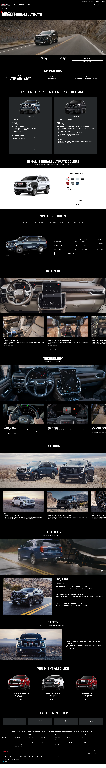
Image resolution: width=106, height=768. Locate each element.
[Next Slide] (55, 82)
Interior (77, 173)
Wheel (81, 173)
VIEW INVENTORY (87, 62)
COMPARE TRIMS (70, 253)
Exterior (72, 173)
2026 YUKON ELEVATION (19, 693)
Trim (67, 173)
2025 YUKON (87, 693)
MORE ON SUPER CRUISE (10, 433)
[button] (9, 53)
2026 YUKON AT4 (53, 693)
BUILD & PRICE (87, 58)
